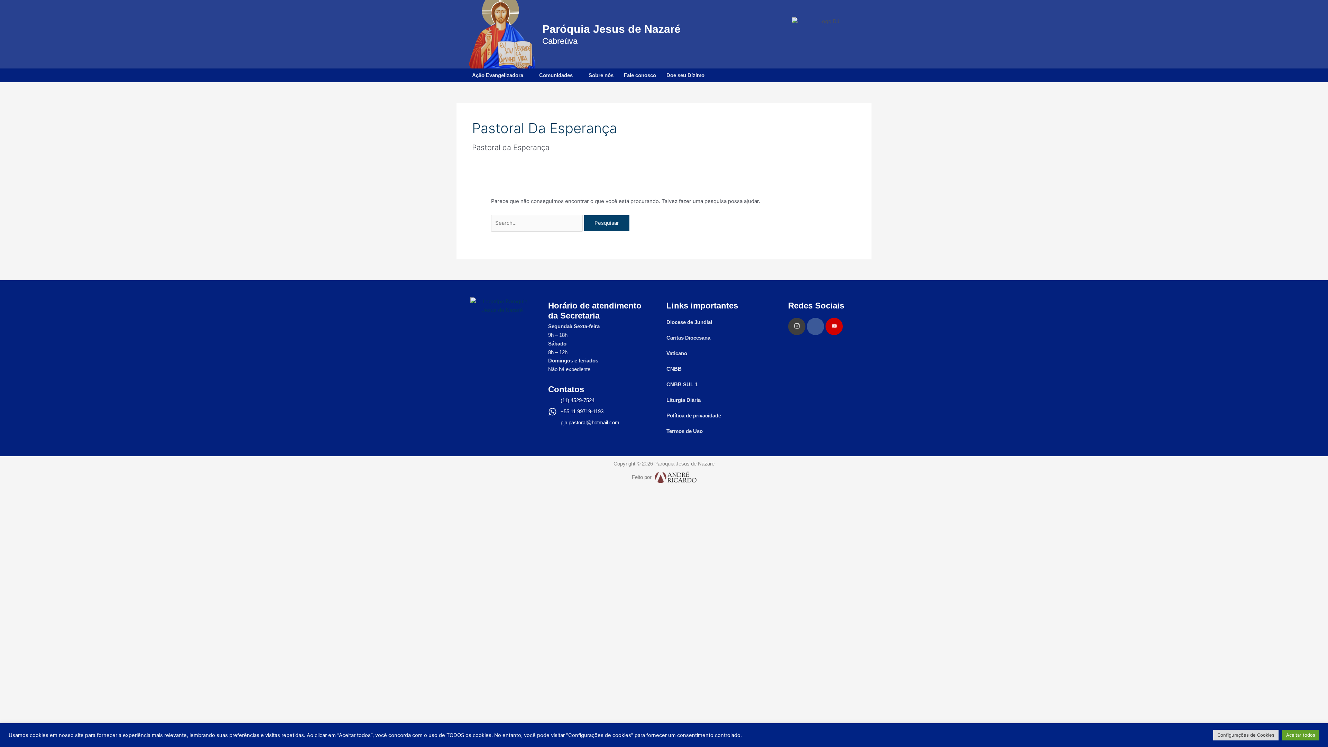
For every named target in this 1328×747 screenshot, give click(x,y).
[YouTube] (834, 326)
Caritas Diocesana (688, 338)
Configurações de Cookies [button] (1245, 735)
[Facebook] (815, 326)
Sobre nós (601, 75)
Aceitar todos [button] (1300, 735)
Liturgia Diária (683, 400)
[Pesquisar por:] (537, 223)
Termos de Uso (684, 431)
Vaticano (676, 353)
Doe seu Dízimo (685, 75)
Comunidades (556, 75)
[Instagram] (796, 326)
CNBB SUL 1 (682, 384)
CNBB (674, 369)
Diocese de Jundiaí (689, 322)
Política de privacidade (693, 415)
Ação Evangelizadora (497, 75)
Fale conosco (640, 75)
